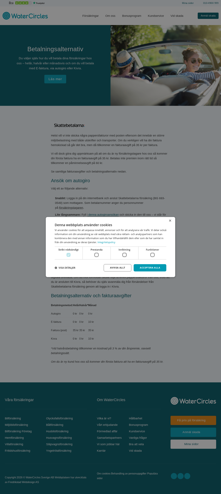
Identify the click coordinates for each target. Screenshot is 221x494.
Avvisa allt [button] (117, 267)
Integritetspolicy (106, 242)
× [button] (170, 221)
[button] (65, 267)
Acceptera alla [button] (150, 267)
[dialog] (110, 247)
